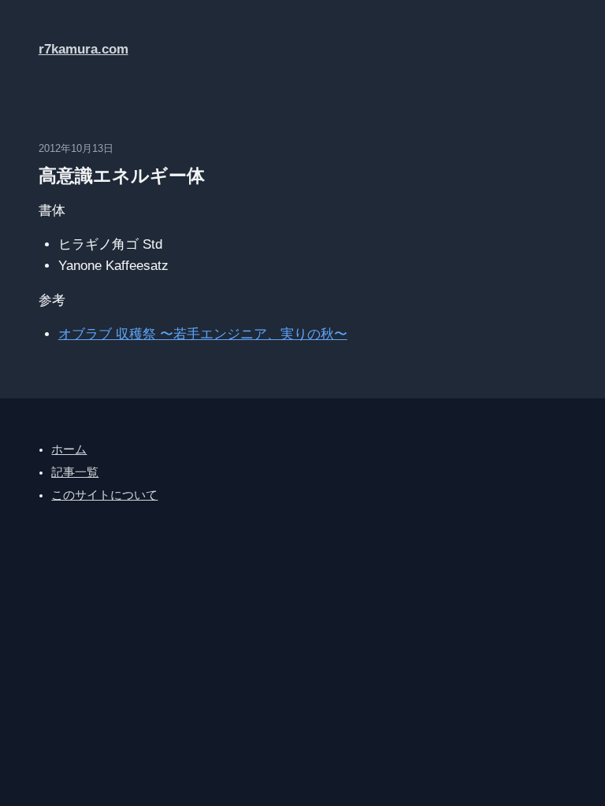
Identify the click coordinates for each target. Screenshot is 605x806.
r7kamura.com (83, 49)
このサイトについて (104, 495)
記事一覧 (74, 472)
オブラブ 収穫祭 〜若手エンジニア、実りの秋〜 (202, 334)
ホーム (69, 449)
